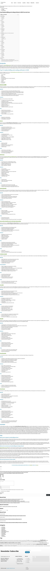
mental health (28, 544)
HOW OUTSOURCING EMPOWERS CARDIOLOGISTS (22, 541)
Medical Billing (3, 530)
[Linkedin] (46, 4)
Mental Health (3, 532)
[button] (19, 3)
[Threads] (44, 2)
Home (12, 2)
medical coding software (46, 471)
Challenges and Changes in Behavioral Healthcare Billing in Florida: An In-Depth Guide (13, 522)
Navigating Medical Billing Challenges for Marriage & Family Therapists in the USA (11, 499)
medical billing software (35, 471)
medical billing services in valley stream (8, 544)
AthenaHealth (3, 188)
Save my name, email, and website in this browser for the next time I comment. (12, 489)
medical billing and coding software (16, 72)
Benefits (3, 17)
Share (1, 466)
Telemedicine (3, 536)
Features (3, 18)
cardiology (1, 540)
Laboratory (3, 529)
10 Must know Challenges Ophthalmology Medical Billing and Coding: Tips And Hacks (16, 472)
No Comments (3, 10)
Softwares (28, 2)
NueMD (2, 45)
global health (39, 540)
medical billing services (7, 65)
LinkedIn (31, 465)
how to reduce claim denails (30, 541)
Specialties (24, 2)
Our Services (19, 2)
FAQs (1, 58)
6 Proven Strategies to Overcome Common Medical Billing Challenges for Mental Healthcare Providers (14, 501)
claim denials (19, 540)
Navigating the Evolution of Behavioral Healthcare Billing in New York (11, 519)
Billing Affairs (32, 2)
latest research (45, 541)
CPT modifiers (27, 540)
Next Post (1, 473)
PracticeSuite (3, 49)
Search (1, 493)
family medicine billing (35, 540)
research (2, 535)
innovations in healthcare (37, 541)
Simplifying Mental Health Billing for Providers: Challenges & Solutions (10, 502)
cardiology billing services (5, 540)
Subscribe (27, 552)
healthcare (1, 471)
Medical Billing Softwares (5, 531)
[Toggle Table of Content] (17, 14)
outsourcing (34, 544)
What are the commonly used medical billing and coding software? (10, 60)
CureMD (2, 41)
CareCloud (2, 53)
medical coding (40, 471)
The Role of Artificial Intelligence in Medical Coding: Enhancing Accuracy (13, 473)
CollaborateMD (3, 37)
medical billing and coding (11, 471)
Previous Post (2, 472)
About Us (15, 2)
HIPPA (17, 541)
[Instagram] (46, 2)
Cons (2, 32)
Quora (37, 465)
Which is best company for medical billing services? (8, 59)
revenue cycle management (12, 545)
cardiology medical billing (10, 540)
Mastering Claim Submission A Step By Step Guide (10, 506)
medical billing (5, 471)
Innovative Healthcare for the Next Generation (10, 221)
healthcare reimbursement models (13, 541)
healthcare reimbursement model (6, 541)
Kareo (2, 20)
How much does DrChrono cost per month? (7, 61)
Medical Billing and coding (4, 447)
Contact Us (37, 2)
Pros (2, 23)
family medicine (31, 540)
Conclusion (2, 57)
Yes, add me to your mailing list (5, 491)
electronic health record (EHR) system (10, 156)
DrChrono (2, 24)
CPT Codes (3, 527)
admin (3, 9)
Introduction (2, 15)
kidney (43, 541)
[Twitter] (48, 2)
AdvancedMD (3, 16)
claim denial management (15, 540)
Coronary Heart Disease (23, 540)
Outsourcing (3, 534)
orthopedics (3, 533)
